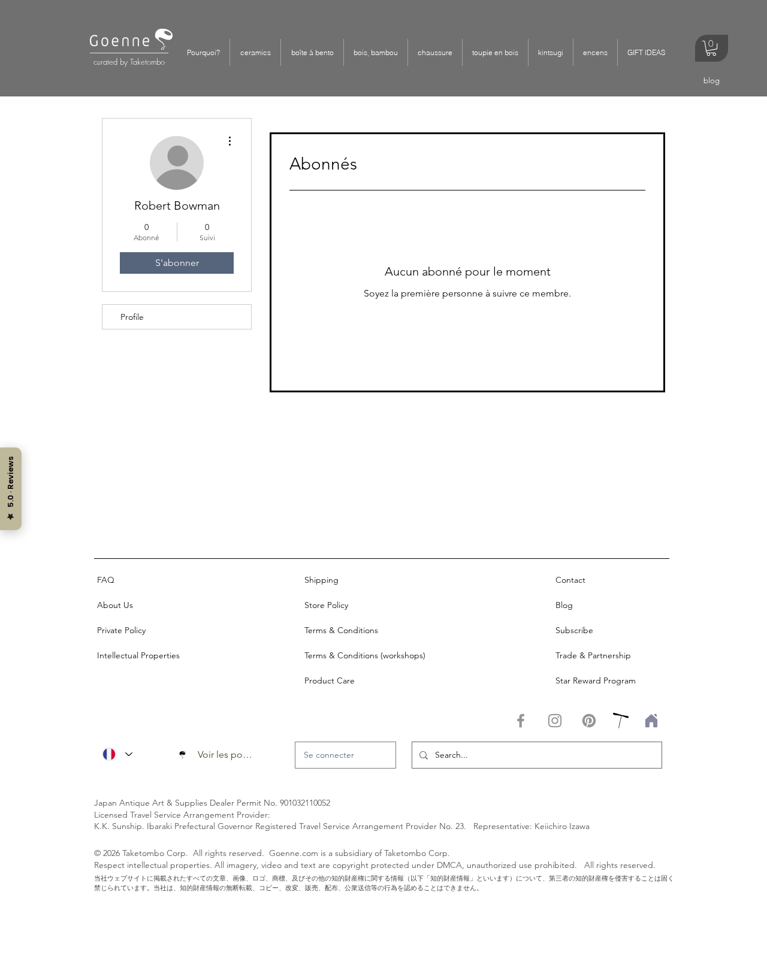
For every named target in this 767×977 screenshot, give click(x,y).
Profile (132, 316)
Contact (570, 579)
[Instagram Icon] (555, 721)
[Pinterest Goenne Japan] (589, 721)
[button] (255, 52)
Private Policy (121, 630)
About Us (115, 605)
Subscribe (574, 630)
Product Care (329, 680)
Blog (564, 605)
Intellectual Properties (138, 655)
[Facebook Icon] (521, 721)
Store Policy (326, 605)
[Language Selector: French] (117, 754)
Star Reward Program (595, 680)
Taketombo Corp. (155, 853)
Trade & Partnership (593, 655)
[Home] (649, 720)
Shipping (321, 579)
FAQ (105, 579)
